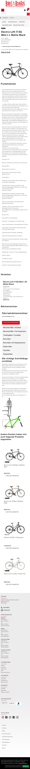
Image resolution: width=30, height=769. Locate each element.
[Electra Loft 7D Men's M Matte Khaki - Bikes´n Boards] (15, 490)
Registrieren (3, 690)
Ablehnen (19, 766)
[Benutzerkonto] (24, 10)
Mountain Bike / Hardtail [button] (12, 328)
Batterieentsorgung (5, 672)
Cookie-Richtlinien (23, 763)
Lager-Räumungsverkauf (7, 736)
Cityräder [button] (6, 350)
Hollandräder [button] (8, 354)
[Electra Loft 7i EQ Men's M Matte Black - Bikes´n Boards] (15, 454)
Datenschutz (3, 669)
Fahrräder (5, 18)
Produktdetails (12, 22)
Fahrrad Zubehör (5, 739)
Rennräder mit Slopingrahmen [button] (14, 343)
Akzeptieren (26, 766)
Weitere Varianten (12, 476)
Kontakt (3, 665)
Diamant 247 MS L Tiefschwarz (13, 538)
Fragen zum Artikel (18, 25)
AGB (2, 670)
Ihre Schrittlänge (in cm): (8, 316)
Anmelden (3, 688)
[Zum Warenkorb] (27, 10)
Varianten (22, 22)
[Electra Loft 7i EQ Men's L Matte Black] (15, 70)
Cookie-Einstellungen (10, 766)
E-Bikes (3, 731)
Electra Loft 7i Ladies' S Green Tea (14, 574)
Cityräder (11, 18)
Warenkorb (3, 678)
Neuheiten (4, 745)
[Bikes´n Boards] (15, 4)
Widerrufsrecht (4, 682)
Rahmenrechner (7, 25)
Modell (4, 22)
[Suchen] (28, 14)
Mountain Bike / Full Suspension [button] (14, 331)
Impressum (3, 667)
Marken (3, 748)
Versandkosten (4, 680)
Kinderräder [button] (7, 347)
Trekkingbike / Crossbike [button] (12, 335)
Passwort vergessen (5, 692)
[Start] (0, 18)
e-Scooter (4, 725)
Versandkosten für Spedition (21, 49)
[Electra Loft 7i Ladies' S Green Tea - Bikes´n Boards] (15, 563)
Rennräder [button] (7, 339)
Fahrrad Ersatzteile (6, 733)
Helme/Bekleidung (6, 742)
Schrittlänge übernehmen (11, 322)
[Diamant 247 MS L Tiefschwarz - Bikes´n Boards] (15, 527)
